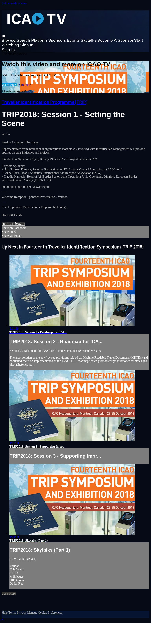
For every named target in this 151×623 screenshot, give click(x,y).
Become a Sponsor (115, 40)
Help (5, 612)
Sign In (8, 49)
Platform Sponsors (48, 40)
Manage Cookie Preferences (44, 612)
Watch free (9, 84)
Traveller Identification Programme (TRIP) (44, 102)
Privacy (22, 612)
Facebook (8, 224)
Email (21, 224)
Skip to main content (14, 3)
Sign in (26, 45)
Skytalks (89, 40)
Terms (12, 612)
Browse (9, 40)
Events (73, 40)
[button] (3, 36)
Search (24, 40)
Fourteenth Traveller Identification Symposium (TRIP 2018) (83, 246)
